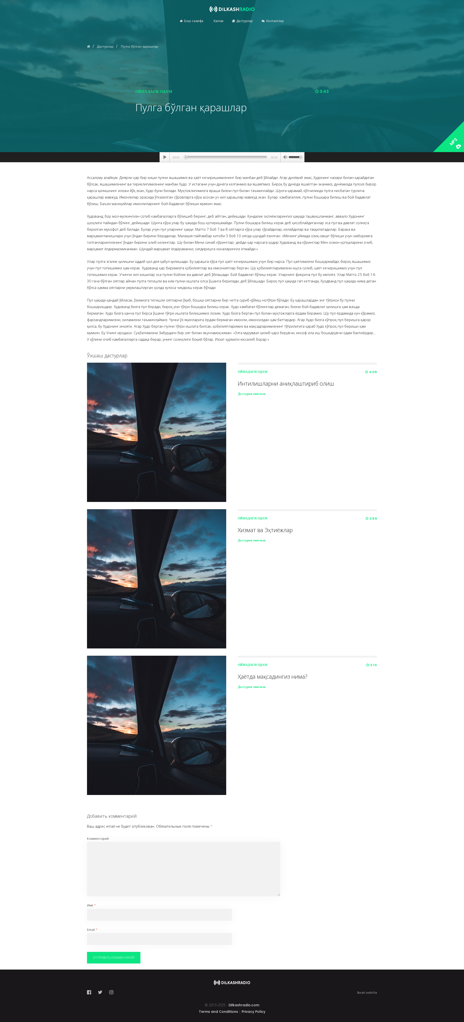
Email (92, 929)
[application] (232, 157)
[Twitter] (100, 992)
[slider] (295, 156)
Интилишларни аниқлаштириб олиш (286, 383)
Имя (91, 905)
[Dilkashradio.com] (232, 6)
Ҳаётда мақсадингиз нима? (272, 676)
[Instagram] (111, 992)
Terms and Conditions (218, 1011)
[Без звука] (285, 157)
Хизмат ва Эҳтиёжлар (265, 530)
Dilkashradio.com (244, 1005)
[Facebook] (90, 992)
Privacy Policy (253, 1011)
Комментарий (98, 838)
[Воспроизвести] (165, 157)
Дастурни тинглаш (252, 393)
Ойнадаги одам (153, 91)
